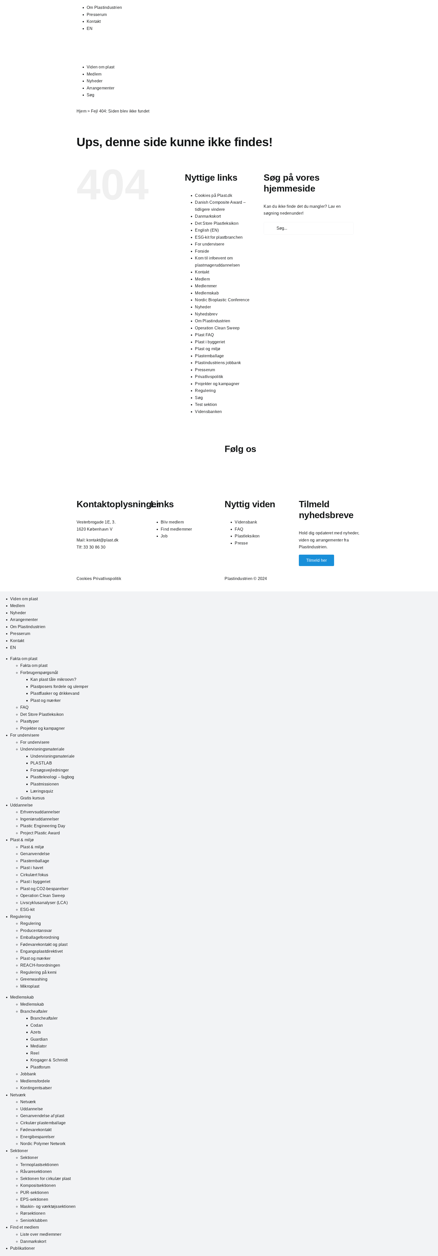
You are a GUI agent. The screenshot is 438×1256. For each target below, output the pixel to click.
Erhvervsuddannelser (40, 812)
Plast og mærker (45, 700)
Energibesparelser (37, 1137)
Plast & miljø (22, 840)
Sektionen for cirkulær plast (45, 1178)
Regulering (205, 390)
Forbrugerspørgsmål (39, 672)
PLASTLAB (41, 763)
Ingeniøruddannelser (39, 819)
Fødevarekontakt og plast (43, 944)
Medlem (94, 74)
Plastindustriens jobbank (218, 363)
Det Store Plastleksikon (217, 223)
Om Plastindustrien (104, 7)
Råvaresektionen (36, 1171)
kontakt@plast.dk (102, 540)
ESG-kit (27, 909)
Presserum (97, 14)
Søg (91, 95)
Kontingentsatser (36, 1088)
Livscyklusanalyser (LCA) (44, 903)
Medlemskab (206, 293)
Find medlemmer (176, 529)
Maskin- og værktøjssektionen (48, 1206)
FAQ (239, 529)
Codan (36, 1025)
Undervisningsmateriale (42, 749)
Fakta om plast (23, 659)
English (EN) (207, 230)
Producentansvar (36, 930)
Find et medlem (24, 1227)
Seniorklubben (33, 1220)
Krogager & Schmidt (49, 1060)
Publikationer (22, 1248)
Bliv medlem (172, 522)
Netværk (18, 1095)
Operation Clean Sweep (217, 328)
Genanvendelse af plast (42, 1116)
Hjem (81, 111)
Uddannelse (21, 805)
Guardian (39, 1039)
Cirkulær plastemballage (43, 1123)
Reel (34, 1053)
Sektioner (19, 1151)
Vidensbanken (208, 411)
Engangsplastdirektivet (41, 951)
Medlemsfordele (35, 1081)
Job (164, 536)
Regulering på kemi (38, 972)
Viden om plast (100, 67)
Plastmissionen (44, 784)
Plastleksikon (247, 536)
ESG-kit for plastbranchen (219, 237)
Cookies (84, 578)
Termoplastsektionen (39, 1165)
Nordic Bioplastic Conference (222, 300)
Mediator (38, 1046)
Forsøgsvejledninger (49, 770)
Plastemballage (209, 356)
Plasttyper (29, 721)
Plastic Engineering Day (42, 826)
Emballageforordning (39, 937)
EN (90, 28)
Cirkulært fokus (34, 875)
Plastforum (40, 1067)
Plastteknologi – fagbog (52, 777)
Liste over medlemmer (40, 1234)
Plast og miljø (207, 349)
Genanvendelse (35, 854)
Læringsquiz (41, 791)
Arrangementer (100, 88)
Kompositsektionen (38, 1185)
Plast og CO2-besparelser (44, 889)
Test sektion (206, 404)
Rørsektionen (32, 1213)
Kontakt (94, 21)
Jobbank (28, 1074)
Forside (202, 251)
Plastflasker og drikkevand (54, 693)
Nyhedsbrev (206, 314)
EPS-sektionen (34, 1199)
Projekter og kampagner (217, 384)
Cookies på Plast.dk (213, 195)
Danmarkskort (208, 216)
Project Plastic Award (40, 833)
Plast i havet (31, 868)
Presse (241, 543)
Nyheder (95, 81)
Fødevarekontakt (36, 1130)
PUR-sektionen (34, 1192)
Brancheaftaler (33, 1011)
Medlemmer (206, 286)
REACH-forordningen (40, 965)
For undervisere (209, 244)
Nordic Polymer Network (42, 1143)
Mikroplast (29, 986)
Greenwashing (33, 979)
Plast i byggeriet (210, 342)
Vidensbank (246, 522)
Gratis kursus (32, 798)
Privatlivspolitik (209, 376)
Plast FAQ (204, 335)
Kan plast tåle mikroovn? (53, 679)
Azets (35, 1032)
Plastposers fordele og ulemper (59, 686)
